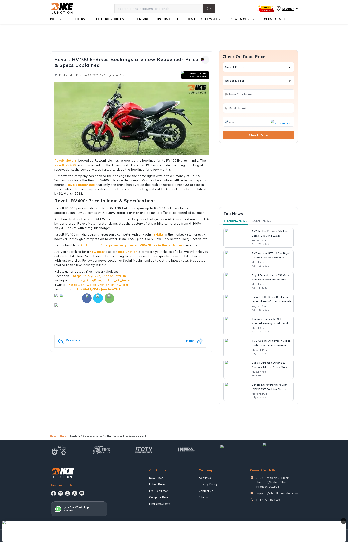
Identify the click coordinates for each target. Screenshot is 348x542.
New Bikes (156, 477)
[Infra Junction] (186, 449)
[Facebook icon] (53, 493)
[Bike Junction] (61, 8)
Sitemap (204, 497)
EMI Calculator (158, 490)
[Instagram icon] (67, 493)
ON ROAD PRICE (168, 19)
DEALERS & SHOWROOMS (205, 19)
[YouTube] (81, 493)
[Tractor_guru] (280, 450)
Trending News (235, 220)
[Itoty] (144, 449)
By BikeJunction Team (113, 75)
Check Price (258, 135)
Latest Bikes (157, 484)
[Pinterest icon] (60, 493)
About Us (205, 477)
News (63, 436)
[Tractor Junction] (59, 449)
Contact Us (206, 490)
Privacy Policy (208, 484)
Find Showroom (159, 503)
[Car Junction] (229, 449)
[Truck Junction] (101, 450)
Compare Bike (158, 497)
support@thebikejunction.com (277, 493)
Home (53, 436)
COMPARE (142, 19)
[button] (209, 8)
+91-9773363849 (268, 500)
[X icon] (74, 493)
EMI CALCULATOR (274, 19)
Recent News (261, 220)
